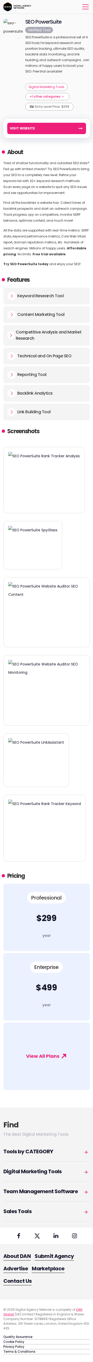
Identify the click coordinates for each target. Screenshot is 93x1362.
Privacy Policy (13, 1346)
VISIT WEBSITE (22, 128)
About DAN (17, 1256)
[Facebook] (18, 1236)
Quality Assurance (18, 1337)
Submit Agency (54, 1256)
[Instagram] (74, 1236)
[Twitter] (37, 1236)
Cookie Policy (13, 1341)
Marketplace (48, 1268)
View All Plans (43, 1056)
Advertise (15, 1268)
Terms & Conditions (19, 1351)
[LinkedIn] (56, 1236)
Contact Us (17, 1281)
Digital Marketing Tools (46, 87)
